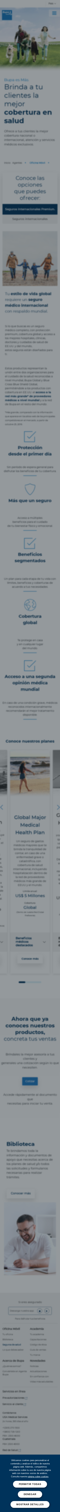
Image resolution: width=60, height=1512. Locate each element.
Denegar (30, 1494)
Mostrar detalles (30, 1504)
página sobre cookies (38, 1476)
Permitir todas (30, 1484)
